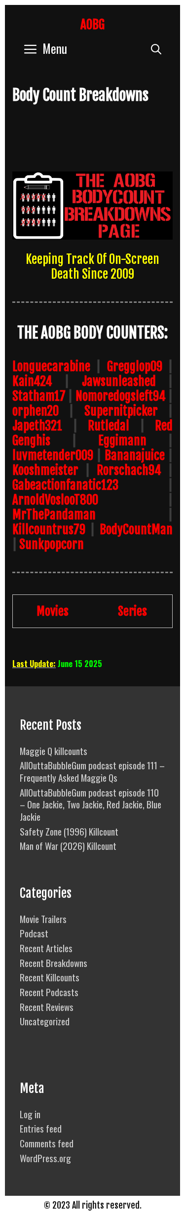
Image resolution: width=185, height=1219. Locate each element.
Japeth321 (37, 425)
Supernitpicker (121, 411)
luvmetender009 (52, 455)
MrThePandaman (54, 514)
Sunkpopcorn (51, 544)
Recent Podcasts (49, 992)
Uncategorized (45, 1021)
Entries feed (41, 1128)
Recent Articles (46, 948)
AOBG (92, 24)
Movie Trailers (43, 918)
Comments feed (47, 1143)
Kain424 (32, 381)
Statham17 (39, 396)
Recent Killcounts (49, 977)
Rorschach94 (129, 470)
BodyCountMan (136, 529)
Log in (30, 1114)
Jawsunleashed (119, 381)
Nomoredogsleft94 (120, 396)
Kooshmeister (45, 470)
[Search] (156, 48)
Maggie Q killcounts (53, 750)
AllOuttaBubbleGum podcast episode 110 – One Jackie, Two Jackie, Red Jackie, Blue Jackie (90, 804)
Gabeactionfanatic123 (65, 485)
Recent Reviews (47, 1006)
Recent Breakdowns (53, 962)
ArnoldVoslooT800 (55, 499)
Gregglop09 (134, 366)
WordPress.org (45, 1158)
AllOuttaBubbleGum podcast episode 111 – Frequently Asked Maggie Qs (92, 771)
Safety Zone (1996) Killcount (69, 831)
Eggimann (122, 440)
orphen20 (35, 411)
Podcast (34, 933)
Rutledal (108, 425)
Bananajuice (135, 455)
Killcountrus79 (48, 529)
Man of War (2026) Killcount (68, 845)
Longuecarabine (51, 366)
